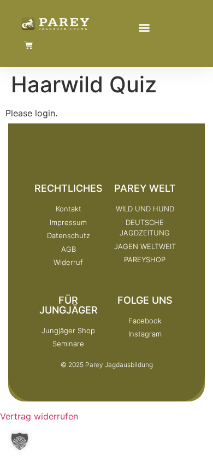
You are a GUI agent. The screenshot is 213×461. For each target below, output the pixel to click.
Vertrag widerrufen (39, 416)
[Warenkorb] (28, 45)
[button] (144, 27)
